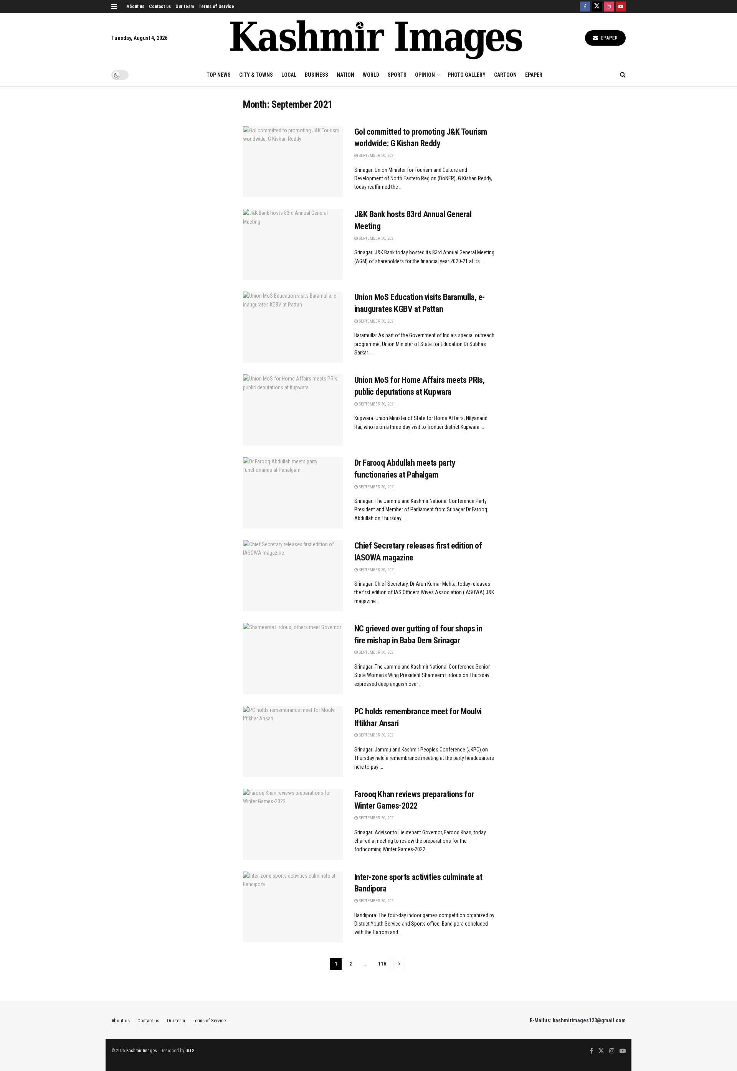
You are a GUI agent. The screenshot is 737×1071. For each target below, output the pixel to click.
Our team (184, 6)
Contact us (160, 6)
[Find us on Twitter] (597, 6)
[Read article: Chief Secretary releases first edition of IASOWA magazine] (293, 575)
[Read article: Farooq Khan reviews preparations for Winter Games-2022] (293, 824)
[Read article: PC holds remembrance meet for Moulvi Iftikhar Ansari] (293, 741)
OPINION (425, 75)
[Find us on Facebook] (585, 6)
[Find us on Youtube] (621, 6)
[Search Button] (623, 74)
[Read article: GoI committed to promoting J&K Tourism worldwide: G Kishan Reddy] (293, 162)
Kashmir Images (141, 1050)
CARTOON (505, 75)
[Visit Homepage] (376, 38)
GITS (189, 1050)
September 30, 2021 (376, 155)
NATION (345, 75)
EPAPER (533, 75)
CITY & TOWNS (256, 75)
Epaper (608, 38)
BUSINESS (316, 75)
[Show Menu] (114, 6)
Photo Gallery (467, 75)
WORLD (371, 75)
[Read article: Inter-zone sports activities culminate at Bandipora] (293, 907)
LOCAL (288, 75)
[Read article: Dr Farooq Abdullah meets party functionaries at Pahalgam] (293, 493)
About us (135, 6)
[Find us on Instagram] (609, 6)
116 (382, 964)
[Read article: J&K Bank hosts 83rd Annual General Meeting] (293, 244)
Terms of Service (216, 6)
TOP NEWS (219, 75)
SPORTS (397, 75)
